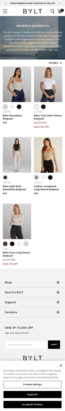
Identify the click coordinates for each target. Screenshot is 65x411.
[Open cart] (60, 11)
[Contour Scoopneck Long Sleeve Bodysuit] (48, 155)
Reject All (32, 394)
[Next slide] (59, 3)
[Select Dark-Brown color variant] (5, 243)
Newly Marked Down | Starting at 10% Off (32, 3)
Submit (54, 345)
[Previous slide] (5, 3)
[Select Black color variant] (19, 106)
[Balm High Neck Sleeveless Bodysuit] (17, 155)
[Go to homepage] (32, 11)
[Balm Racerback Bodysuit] (17, 84)
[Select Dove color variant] (5, 106)
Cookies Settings (32, 384)
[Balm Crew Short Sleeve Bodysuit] (48, 84)
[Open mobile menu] (5, 11)
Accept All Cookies (32, 404)
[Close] (61, 365)
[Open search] (52, 11)
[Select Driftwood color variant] (36, 177)
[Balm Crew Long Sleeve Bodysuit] (17, 221)
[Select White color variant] (12, 106)
